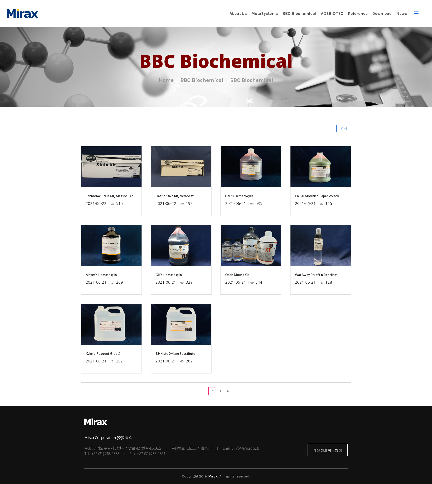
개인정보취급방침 (327, 450)
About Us (238, 13)
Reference (358, 13)
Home (166, 80)
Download (382, 13)
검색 (344, 128)
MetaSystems (264, 13)
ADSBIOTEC (332, 13)
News (401, 13)
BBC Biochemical (299, 13)
